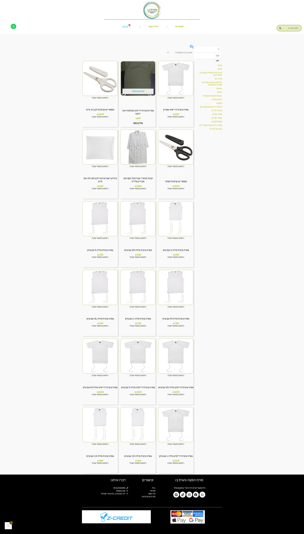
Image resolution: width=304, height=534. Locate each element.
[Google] (176, 495)
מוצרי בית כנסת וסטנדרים (210, 125)
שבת (220, 65)
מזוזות (219, 88)
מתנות (219, 103)
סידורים (218, 78)
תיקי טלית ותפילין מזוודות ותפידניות (211, 73)
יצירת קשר (153, 26)
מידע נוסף (138, 123)
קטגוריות (179, 26)
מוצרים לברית (216, 129)
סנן (217, 60)
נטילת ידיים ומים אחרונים (211, 106)
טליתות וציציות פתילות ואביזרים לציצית (212, 83)
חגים (220, 69)
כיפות (219, 92)
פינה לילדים (216, 110)
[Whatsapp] (202, 495)
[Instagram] (189, 495)
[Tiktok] (183, 495)
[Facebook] (196, 495)
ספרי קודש (217, 114)
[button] (13, 26)
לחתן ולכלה (217, 99)
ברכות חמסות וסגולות (212, 95)
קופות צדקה (216, 121)
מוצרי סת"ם (217, 118)
